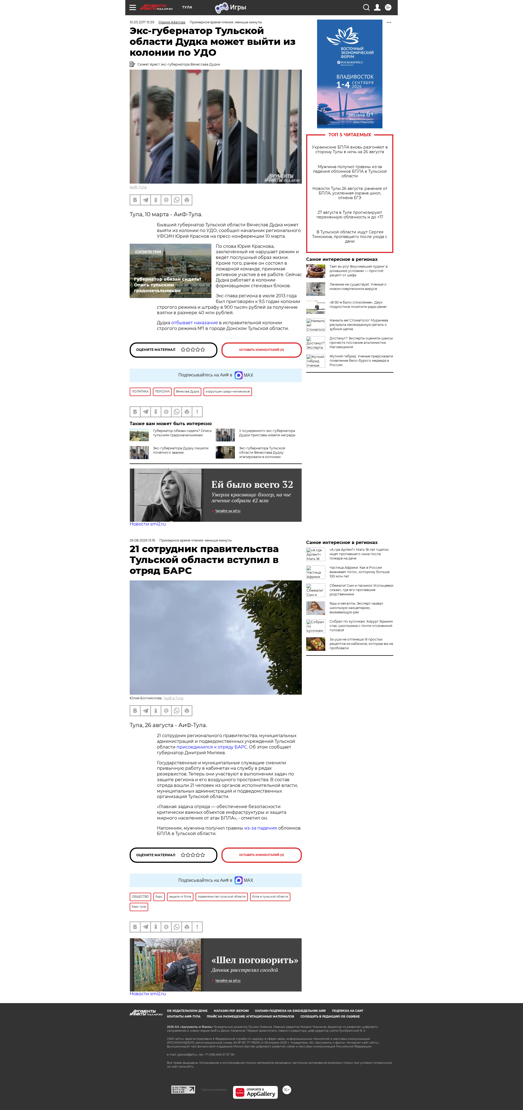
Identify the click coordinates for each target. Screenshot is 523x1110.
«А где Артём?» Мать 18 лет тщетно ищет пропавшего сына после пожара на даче (359, 554)
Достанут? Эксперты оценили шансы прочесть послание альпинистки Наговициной (361, 342)
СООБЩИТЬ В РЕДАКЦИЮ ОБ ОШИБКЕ (330, 1016)
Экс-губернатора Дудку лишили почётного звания (180, 450)
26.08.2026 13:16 (142, 540)
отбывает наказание (194, 322)
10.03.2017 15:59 (142, 22)
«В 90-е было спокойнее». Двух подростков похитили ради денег (358, 304)
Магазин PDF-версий (231, 1011)
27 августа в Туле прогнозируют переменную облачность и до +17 (350, 214)
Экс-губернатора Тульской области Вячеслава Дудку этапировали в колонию (262, 452)
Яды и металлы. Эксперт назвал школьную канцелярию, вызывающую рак (356, 607)
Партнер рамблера (214, 1089)
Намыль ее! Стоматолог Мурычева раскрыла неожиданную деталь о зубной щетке (359, 324)
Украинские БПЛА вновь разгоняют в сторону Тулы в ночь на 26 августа (350, 149)
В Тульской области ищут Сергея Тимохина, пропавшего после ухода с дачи (349, 237)
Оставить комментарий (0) (261, 350)
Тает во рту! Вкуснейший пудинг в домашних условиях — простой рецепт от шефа (359, 270)
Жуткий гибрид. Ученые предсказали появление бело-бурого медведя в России (361, 360)
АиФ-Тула (138, 187)
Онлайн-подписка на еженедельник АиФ (290, 1011)
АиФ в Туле (173, 698)
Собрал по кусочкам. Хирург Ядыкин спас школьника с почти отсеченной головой (361, 625)
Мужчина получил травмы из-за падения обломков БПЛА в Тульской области (350, 171)
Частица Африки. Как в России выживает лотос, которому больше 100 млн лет (360, 571)
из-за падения (260, 828)
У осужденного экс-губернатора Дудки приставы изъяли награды (267, 433)
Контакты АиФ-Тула (183, 1016)
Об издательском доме (187, 1011)
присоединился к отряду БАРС (212, 747)
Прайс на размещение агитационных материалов (250, 1016)
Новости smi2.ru (148, 524)
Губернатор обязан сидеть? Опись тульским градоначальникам (182, 433)
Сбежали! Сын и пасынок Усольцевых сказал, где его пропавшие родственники (361, 589)
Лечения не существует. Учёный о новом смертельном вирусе (358, 286)
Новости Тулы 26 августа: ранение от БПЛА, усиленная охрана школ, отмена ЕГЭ (349, 193)
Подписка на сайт (347, 1011)
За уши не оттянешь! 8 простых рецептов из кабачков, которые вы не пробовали (361, 643)
